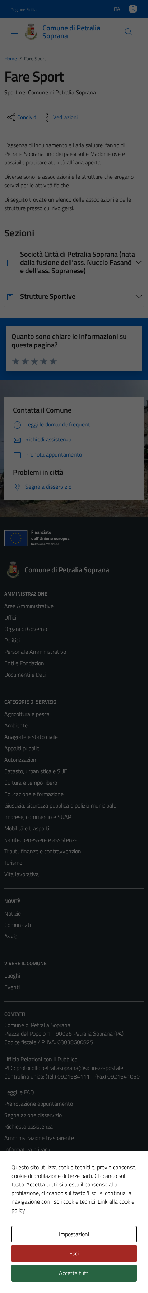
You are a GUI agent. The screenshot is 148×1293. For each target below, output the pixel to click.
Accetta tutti (74, 1273)
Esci (74, 1253)
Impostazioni (74, 1234)
